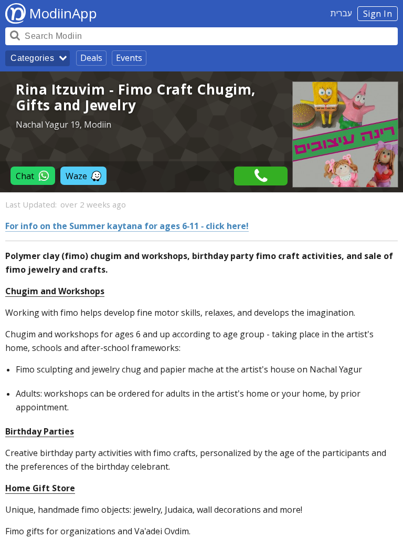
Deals (91, 58)
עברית (341, 13)
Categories (32, 58)
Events (129, 58)
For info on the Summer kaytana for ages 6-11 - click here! (127, 226)
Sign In (378, 13)
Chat (25, 176)
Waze (76, 176)
